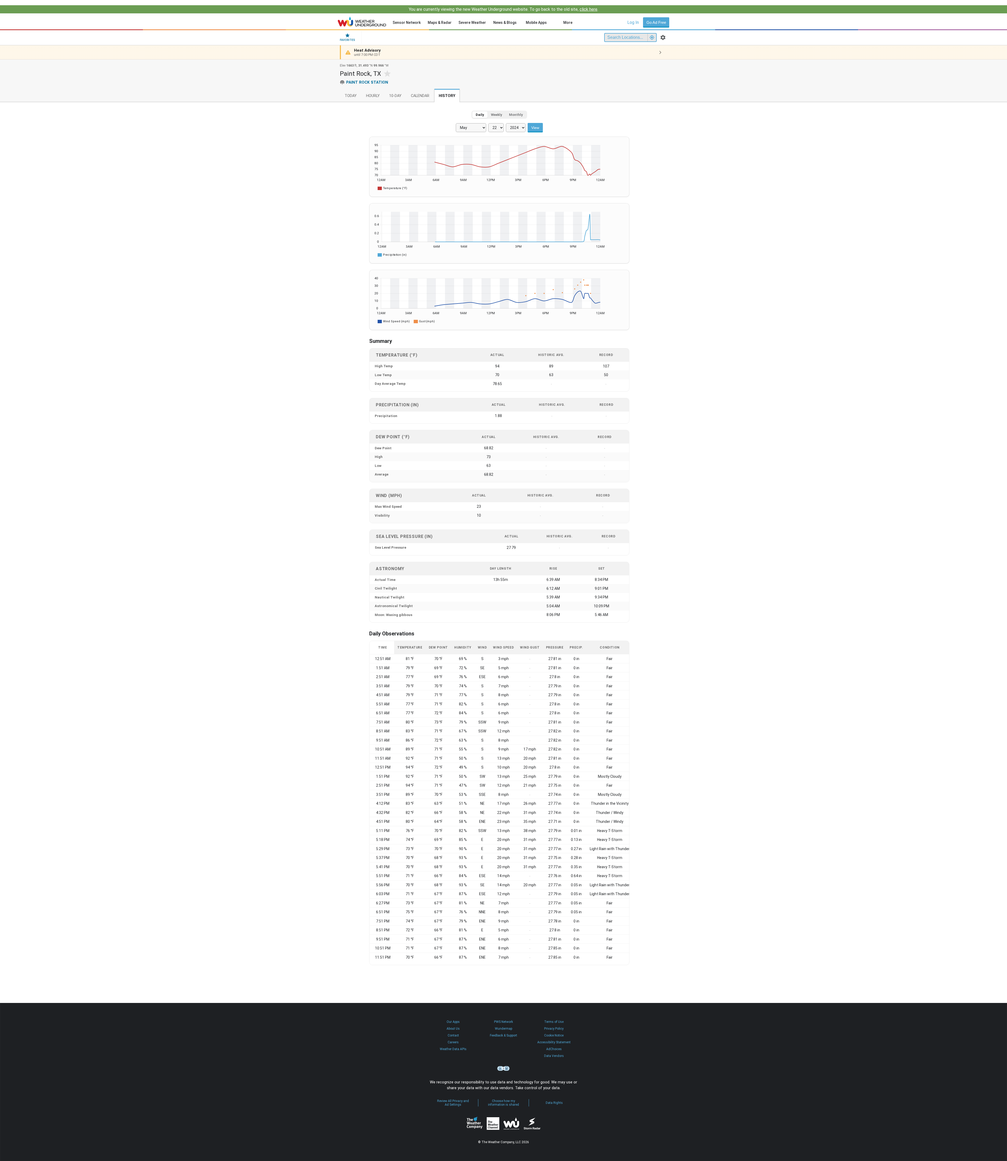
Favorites (347, 40)
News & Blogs (505, 22)
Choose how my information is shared (503, 1102)
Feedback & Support (503, 1035)
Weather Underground (511, 1123)
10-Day (395, 96)
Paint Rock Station (367, 82)
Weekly (496, 115)
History (447, 96)
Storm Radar (531, 1123)
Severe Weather (472, 22)
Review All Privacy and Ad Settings (453, 1102)
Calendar (420, 96)
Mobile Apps (536, 22)
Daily (480, 115)
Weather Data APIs (453, 1049)
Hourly (373, 96)
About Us (453, 1028)
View (535, 128)
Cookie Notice (554, 1035)
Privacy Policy (554, 1028)
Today (351, 96)
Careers (453, 1042)
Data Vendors (554, 1056)
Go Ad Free (656, 22)
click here (588, 9)
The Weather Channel (493, 1123)
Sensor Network (407, 22)
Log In (633, 22)
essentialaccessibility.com (503, 1068)
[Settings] (663, 37)
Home (362, 21)
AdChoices (554, 1049)
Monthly (516, 115)
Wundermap (503, 1028)
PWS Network (503, 1022)
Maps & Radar (440, 22)
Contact (453, 1035)
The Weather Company (475, 1123)
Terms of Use (554, 1022)
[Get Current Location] (652, 37)
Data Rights (554, 1103)
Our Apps (453, 1022)
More (567, 22)
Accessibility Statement (554, 1042)
